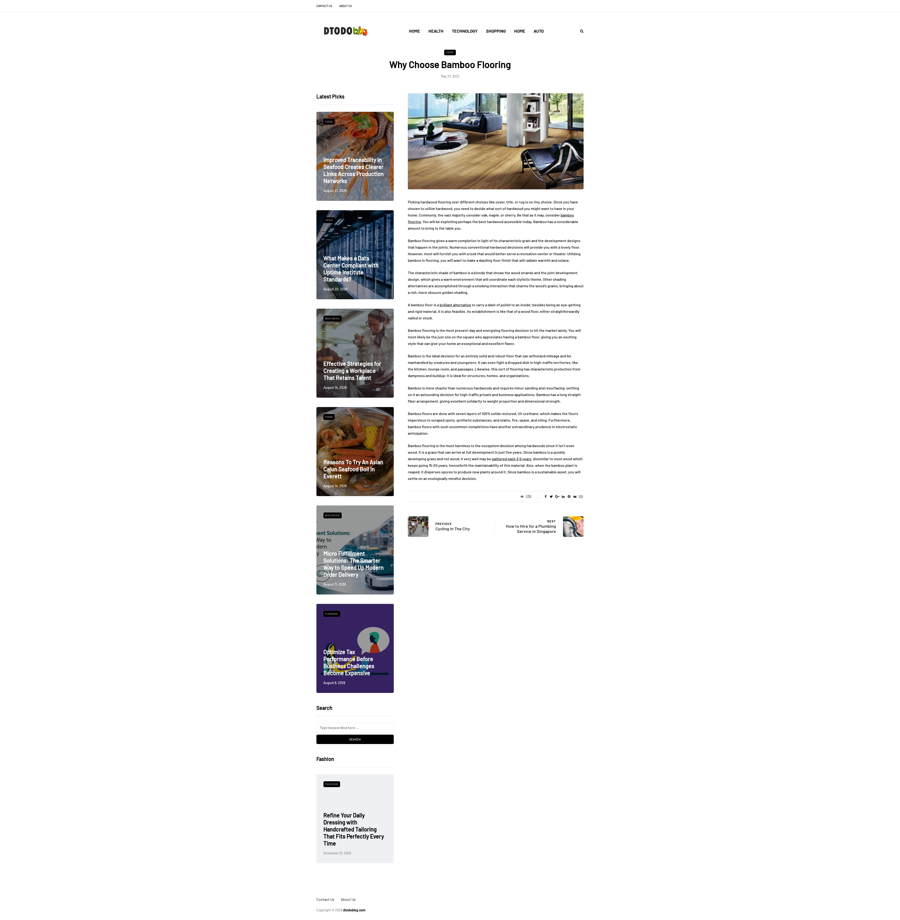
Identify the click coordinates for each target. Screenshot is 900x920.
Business (332, 318)
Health (435, 31)
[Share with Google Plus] (557, 496)
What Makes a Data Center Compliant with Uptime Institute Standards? (351, 269)
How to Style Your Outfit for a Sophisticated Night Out (370, 836)
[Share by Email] (581, 496)
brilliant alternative (455, 305)
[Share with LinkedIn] (563, 496)
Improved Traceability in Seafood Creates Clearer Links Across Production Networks (353, 170)
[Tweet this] (551, 496)
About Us (345, 5)
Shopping (496, 31)
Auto (539, 31)
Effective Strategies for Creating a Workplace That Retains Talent (352, 370)
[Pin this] (569, 496)
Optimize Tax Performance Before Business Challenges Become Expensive (348, 662)
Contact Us (324, 5)
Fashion (348, 784)
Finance (331, 613)
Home (414, 31)
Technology (465, 31)
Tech (329, 220)
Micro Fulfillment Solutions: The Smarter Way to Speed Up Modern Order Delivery (353, 564)
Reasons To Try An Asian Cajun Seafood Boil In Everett (353, 469)
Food (329, 121)
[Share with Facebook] (545, 496)
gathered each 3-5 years (511, 458)
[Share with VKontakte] (575, 496)
